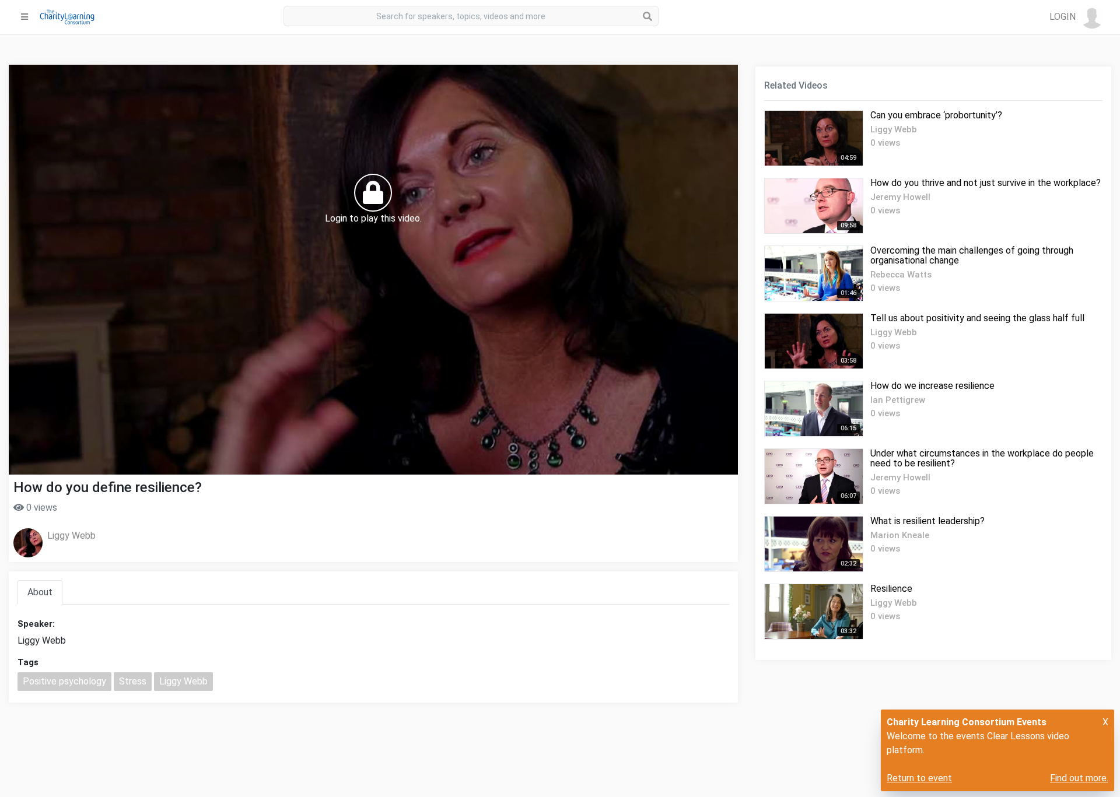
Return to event (919, 778)
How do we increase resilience (932, 385)
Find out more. (1079, 778)
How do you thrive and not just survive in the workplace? (985, 182)
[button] (1076, 17)
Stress (132, 681)
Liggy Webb (71, 535)
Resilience (891, 588)
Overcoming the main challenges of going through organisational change (971, 255)
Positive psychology (64, 681)
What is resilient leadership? (927, 520)
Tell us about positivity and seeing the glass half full (977, 318)
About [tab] (39, 592)
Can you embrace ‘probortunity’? (936, 115)
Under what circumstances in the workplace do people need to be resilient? (982, 458)
